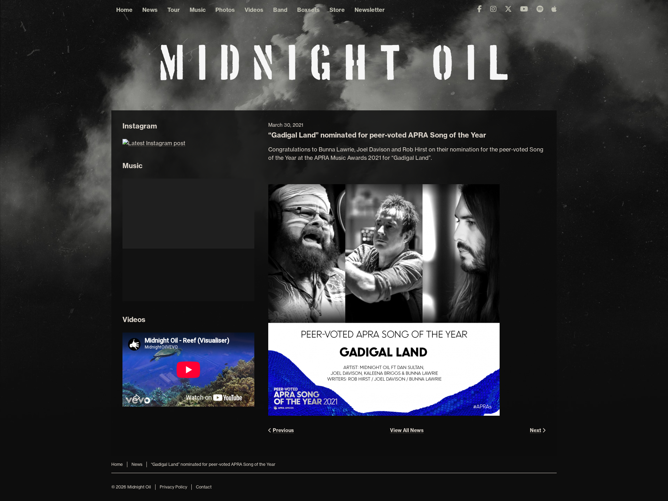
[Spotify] (539, 9)
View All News (407, 430)
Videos (254, 9)
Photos (225, 9)
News (150, 9)
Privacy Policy (173, 487)
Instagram (139, 126)
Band (280, 9)
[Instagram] (493, 9)
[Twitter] (508, 9)
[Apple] (554, 9)
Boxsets (308, 9)
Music (198, 9)
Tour (173, 9)
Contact (204, 487)
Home (124, 9)
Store (337, 9)
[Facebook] (479, 9)
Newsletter (370, 9)
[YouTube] (524, 9)
